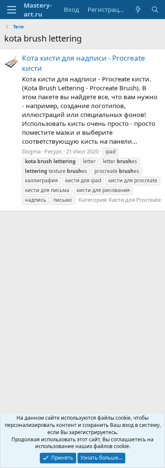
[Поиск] (155, 9)
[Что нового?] (138, 9)
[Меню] (12, 9)
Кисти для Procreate (135, 199)
